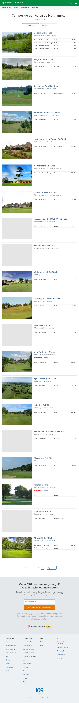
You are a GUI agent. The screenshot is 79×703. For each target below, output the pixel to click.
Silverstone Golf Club (43, 458)
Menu (76, 3)
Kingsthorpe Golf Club (44, 59)
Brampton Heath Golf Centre (47, 112)
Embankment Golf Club (44, 245)
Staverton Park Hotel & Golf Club (49, 431)
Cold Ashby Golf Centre (44, 351)
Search (70, 3)
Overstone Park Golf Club (45, 192)
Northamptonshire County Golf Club (50, 139)
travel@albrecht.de (53, 615)
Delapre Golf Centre (43, 32)
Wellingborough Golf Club (46, 272)
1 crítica (45, 358)
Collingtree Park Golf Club (46, 85)
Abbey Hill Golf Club (43, 537)
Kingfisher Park (41, 484)
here (20, 618)
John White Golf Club (43, 511)
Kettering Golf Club (42, 404)
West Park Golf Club (43, 325)
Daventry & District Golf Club (47, 298)
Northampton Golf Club (44, 165)
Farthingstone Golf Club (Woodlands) (50, 218)
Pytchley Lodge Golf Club (45, 378)
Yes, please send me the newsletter (39, 607)
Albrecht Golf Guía (14, 2)
